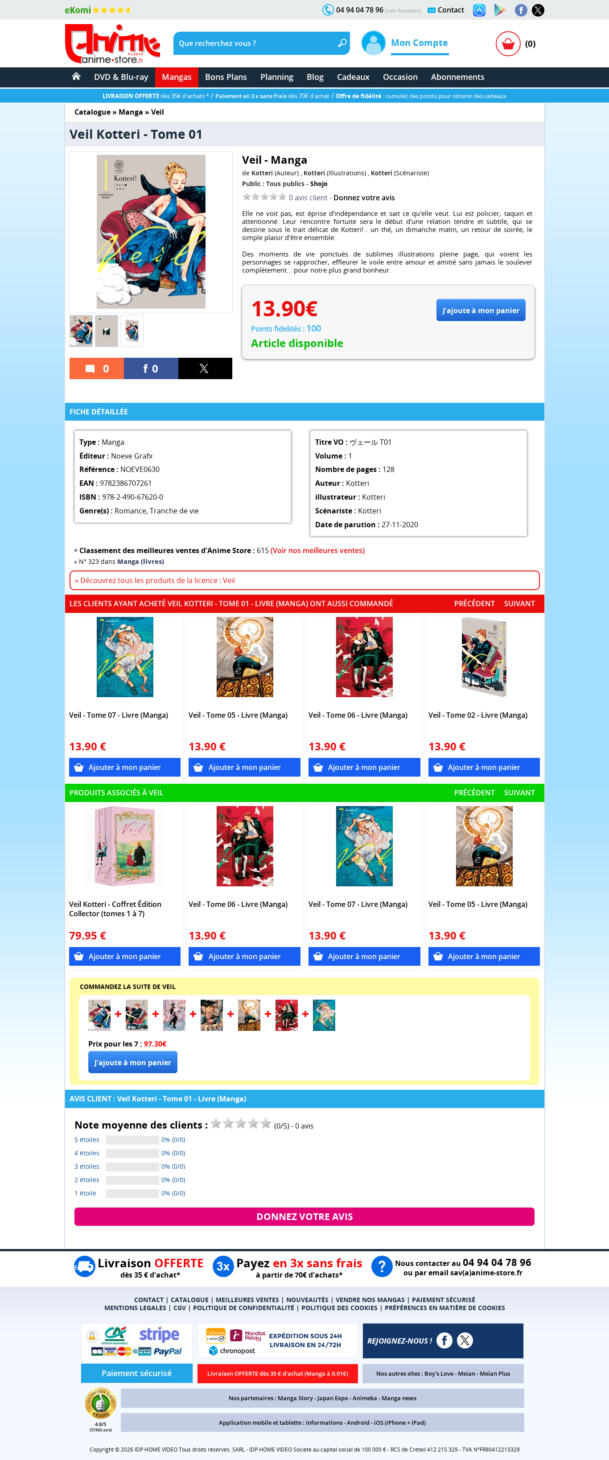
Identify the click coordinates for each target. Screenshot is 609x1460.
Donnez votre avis (364, 198)
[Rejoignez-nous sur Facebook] (521, 10)
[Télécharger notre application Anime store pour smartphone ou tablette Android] (500, 10)
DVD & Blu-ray (121, 76)
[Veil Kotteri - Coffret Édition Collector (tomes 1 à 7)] (125, 850)
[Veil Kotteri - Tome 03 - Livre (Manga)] (174, 1028)
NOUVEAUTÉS (307, 1299)
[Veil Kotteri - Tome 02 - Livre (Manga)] (484, 661)
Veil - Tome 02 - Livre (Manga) (477, 715)
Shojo (319, 183)
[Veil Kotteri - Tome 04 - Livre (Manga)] (212, 1028)
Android (358, 1423)
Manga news (399, 1398)
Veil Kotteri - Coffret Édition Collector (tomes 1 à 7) (115, 909)
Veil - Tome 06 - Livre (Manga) (358, 715)
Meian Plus (495, 1373)
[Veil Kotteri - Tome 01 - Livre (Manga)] (99, 1028)
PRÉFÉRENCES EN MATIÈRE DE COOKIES (445, 1307)
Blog (315, 76)
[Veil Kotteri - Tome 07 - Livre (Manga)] (125, 661)
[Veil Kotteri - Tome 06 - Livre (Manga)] (364, 661)
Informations (324, 1423)
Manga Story (295, 1398)
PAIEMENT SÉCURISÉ (443, 1299)
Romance (130, 511)
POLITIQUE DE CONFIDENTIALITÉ (243, 1307)
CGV (179, 1307)
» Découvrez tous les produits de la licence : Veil (155, 580)
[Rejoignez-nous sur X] (538, 10)
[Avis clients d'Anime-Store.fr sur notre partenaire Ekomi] (98, 9)
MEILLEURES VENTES (247, 1299)
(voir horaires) (403, 10)
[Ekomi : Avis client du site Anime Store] (100, 1416)
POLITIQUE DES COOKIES (339, 1307)
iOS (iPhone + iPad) (400, 1423)
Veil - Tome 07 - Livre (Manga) (118, 715)
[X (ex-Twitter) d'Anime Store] (465, 1340)
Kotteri (262, 173)
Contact (451, 10)
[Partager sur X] (205, 368)
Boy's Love (438, 1373)
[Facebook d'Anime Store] (444, 1340)
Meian (466, 1373)
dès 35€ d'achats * (156, 96)
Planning (276, 76)
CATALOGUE (190, 1299)
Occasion (400, 76)
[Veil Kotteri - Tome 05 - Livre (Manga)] (244, 661)
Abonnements (458, 76)
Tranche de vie (174, 511)
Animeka (365, 1398)
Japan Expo (332, 1398)
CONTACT (149, 1299)
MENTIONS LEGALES (135, 1307)
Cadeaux (353, 76)
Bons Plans (226, 76)
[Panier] (508, 43)
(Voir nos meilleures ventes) (318, 550)
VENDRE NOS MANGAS (370, 1299)
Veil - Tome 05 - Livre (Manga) (238, 715)
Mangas (177, 76)
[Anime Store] (112, 43)
